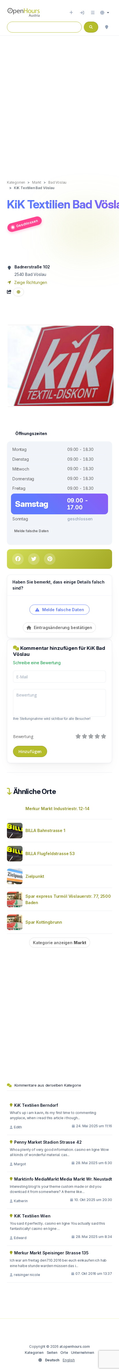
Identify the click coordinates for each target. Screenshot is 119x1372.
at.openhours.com (75, 1346)
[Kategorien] (92, 12)
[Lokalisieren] (106, 27)
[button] (104, 12)
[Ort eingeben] (71, 12)
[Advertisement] (59, 101)
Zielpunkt (34, 876)
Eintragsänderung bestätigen (62, 627)
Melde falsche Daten (31, 531)
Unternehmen (82, 1352)
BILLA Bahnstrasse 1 (45, 830)
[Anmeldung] (82, 12)
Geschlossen (27, 223)
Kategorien (34, 1352)
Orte (64, 1352)
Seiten (52, 1352)
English (69, 1360)
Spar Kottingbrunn (43, 922)
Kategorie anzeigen (59, 942)
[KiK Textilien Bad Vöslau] (61, 365)
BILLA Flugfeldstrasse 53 (50, 853)
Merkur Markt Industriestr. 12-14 (57, 808)
